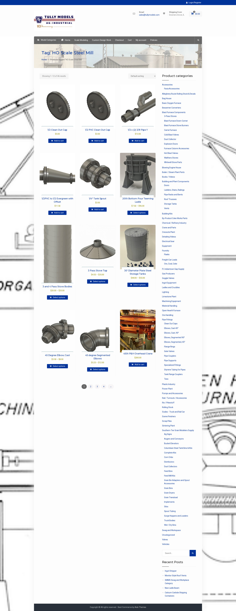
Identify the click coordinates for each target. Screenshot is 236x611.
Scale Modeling (81, 40)
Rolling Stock (167, 407)
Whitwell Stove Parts (173, 162)
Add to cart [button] (59, 141)
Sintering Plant (168, 426)
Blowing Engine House (171, 167)
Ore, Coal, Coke (170, 264)
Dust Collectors (170, 466)
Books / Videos (168, 177)
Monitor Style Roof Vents (175, 575)
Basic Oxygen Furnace (171, 103)
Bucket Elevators (171, 443)
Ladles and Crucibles (171, 287)
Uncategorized (168, 535)
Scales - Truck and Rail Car (173, 412)
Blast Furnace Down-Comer (176, 121)
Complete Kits (170, 453)
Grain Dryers (169, 493)
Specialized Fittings (172, 365)
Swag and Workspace (171, 530)
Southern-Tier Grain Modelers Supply (178, 430)
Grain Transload (171, 497)
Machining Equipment (171, 301)
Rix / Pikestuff (168, 403)
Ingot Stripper (171, 571)
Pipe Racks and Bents (173, 194)
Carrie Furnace (170, 130)
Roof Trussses (170, 199)
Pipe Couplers (170, 356)
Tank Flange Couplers (173, 374)
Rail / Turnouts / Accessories (174, 398)
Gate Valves (169, 351)
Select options (139, 213)
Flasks (166, 254)
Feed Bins (168, 471)
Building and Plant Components (175, 181)
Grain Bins (168, 488)
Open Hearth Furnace (171, 310)
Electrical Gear (168, 241)
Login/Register (195, 2)
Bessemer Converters (171, 108)
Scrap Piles (167, 421)
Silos (166, 506)
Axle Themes (140, 607)
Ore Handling (167, 315)
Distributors (169, 462)
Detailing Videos (169, 237)
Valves (165, 539)
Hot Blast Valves (171, 153)
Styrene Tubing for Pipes (174, 370)
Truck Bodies (169, 520)
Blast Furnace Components (173, 112)
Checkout (119, 40)
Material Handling (169, 306)
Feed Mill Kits (169, 476)
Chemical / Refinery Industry (174, 223)
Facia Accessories (172, 89)
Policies (153, 40)
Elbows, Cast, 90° (171, 333)
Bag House (166, 98)
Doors (166, 185)
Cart (130, 40)
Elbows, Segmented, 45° (174, 342)
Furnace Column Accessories (176, 148)
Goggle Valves (168, 278)
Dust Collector (170, 139)
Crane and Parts (169, 227)
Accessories (167, 85)
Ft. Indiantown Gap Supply (173, 269)
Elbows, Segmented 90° (174, 337)
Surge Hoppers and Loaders (176, 516)
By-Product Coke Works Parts (174, 218)
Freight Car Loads (169, 260)
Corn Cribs (168, 457)
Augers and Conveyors (174, 439)
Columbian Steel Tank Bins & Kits (178, 448)
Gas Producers (168, 274)
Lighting (165, 292)
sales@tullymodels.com (149, 15)
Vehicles (165, 544)
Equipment (167, 246)
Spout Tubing (170, 511)
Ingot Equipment (169, 283)
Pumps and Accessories (172, 393)
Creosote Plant (168, 232)
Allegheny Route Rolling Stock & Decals (179, 94)
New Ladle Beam (172, 588)
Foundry (165, 251)
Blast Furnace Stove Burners (176, 125)
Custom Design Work (101, 40)
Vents (166, 208)
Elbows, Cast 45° (171, 328)
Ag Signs (168, 434)
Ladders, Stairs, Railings (174, 190)
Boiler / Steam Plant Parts (173, 172)
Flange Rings (169, 347)
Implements (169, 502)
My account (141, 40)
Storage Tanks (170, 204)
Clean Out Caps (170, 323)
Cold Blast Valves (171, 135)
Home (67, 40)
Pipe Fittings (167, 320)
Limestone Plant (169, 296)
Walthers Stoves (171, 158)
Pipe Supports (170, 360)
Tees (166, 379)
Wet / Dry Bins (170, 525)
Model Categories (48, 40)
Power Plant (167, 389)
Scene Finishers (169, 416)
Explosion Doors (171, 144)
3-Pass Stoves (170, 116)
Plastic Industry (168, 384)
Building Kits (167, 214)
